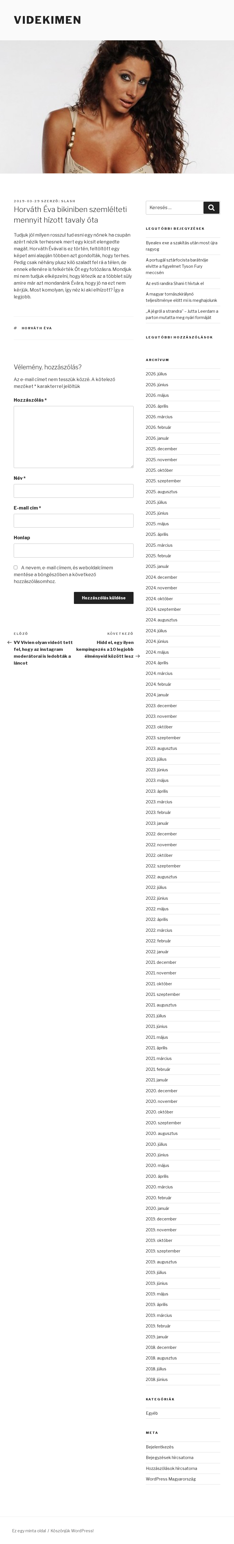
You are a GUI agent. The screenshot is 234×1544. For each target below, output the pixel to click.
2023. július (156, 759)
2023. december (161, 705)
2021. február (158, 1069)
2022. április (157, 919)
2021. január (157, 1079)
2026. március (159, 416)
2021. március (159, 1058)
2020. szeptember (163, 1122)
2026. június (157, 384)
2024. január (157, 694)
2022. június (157, 898)
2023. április (157, 791)
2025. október (159, 470)
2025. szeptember (163, 480)
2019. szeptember (163, 1250)
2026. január (157, 438)
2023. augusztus (161, 748)
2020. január (157, 1208)
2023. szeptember (163, 737)
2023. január (157, 823)
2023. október (159, 726)
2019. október (159, 1240)
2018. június (157, 1379)
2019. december (161, 1218)
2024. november (161, 587)
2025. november (161, 459)
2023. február (158, 812)
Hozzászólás (30, 400)
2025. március (159, 545)
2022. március (159, 930)
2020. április (157, 1176)
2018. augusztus (161, 1357)
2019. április (157, 1304)
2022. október (159, 855)
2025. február (158, 555)
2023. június (157, 769)
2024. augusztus (161, 619)
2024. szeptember (163, 609)
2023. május (157, 780)
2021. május (157, 1037)
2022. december (161, 833)
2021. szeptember (163, 994)
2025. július (156, 502)
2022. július (156, 887)
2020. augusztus (162, 1133)
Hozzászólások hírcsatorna (171, 1468)
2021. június (157, 1026)
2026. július (156, 373)
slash (68, 201)
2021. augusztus (161, 1004)
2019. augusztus (161, 1261)
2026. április (157, 406)
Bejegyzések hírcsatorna (169, 1457)
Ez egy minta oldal (29, 1530)
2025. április (157, 534)
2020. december (161, 1090)
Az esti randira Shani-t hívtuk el (175, 283)
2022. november (161, 844)
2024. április (157, 662)
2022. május (157, 908)
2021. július (156, 1015)
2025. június (157, 513)
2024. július (156, 630)
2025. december (161, 448)
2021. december (161, 962)
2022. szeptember (163, 865)
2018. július (156, 1368)
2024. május (157, 652)
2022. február (158, 940)
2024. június (157, 641)
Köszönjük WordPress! (72, 1530)
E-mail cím (27, 508)
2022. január (157, 951)
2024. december (161, 577)
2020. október (159, 1111)
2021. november (161, 972)
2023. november (161, 716)
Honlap (22, 537)
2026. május (157, 395)
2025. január (157, 566)
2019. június (157, 1283)
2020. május (157, 1165)
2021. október (159, 983)
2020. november (161, 1101)
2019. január (157, 1336)
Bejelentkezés (160, 1446)
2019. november (161, 1229)
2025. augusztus (161, 491)
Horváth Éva (37, 328)
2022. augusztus (161, 876)
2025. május (157, 523)
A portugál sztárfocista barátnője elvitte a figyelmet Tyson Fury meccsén (177, 266)
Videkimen (48, 20)
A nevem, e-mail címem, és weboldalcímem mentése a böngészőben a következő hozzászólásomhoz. (63, 574)
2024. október (159, 598)
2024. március (159, 673)
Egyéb (152, 1413)
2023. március (159, 801)
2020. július (156, 1144)
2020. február (159, 1197)
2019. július (156, 1272)
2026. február (158, 427)
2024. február (158, 684)
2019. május (157, 1293)
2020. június (157, 1154)
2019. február (158, 1325)
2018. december (161, 1347)
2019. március (159, 1315)
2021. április (157, 1047)
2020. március (159, 1186)
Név (20, 478)
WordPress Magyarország (171, 1478)
